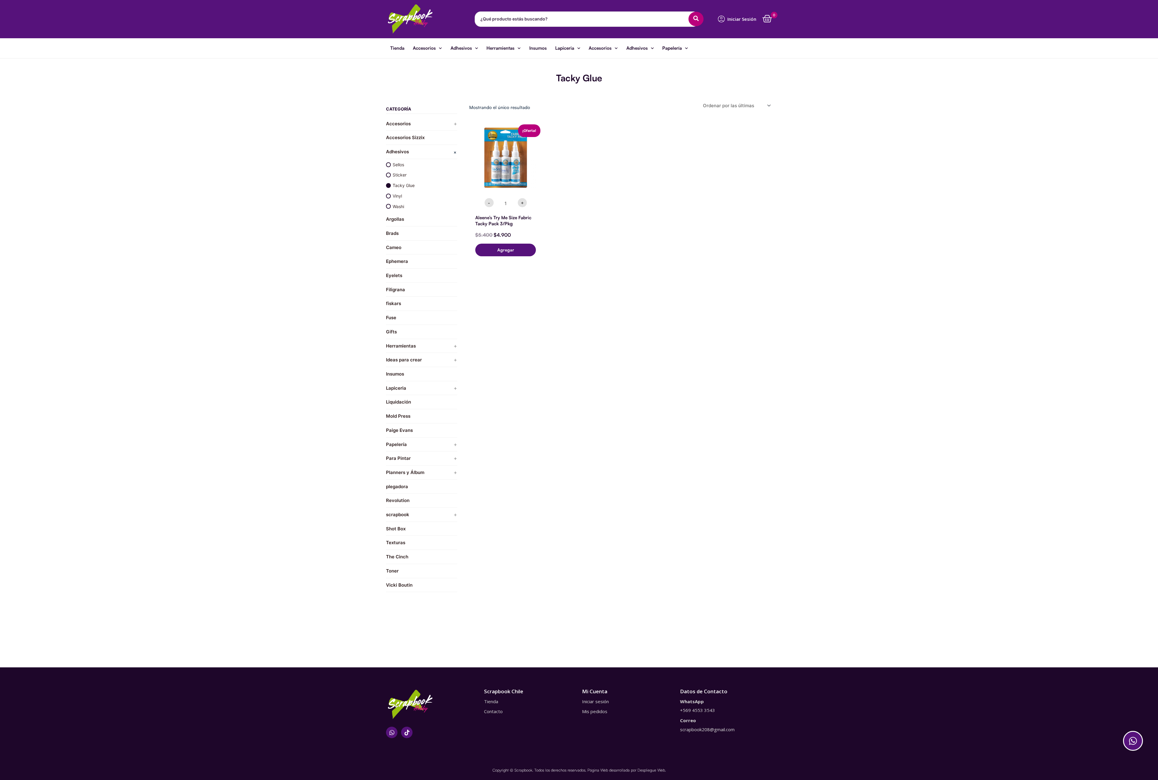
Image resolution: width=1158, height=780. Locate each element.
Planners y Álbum (405, 472)
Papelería (672, 48)
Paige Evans (399, 430)
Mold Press (398, 416)
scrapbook (397, 514)
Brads (392, 233)
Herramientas (500, 48)
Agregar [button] (505, 249)
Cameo (393, 247)
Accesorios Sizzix (405, 137)
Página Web (597, 770)
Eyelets (394, 275)
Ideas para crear (404, 360)
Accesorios (424, 48)
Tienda (397, 48)
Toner (392, 571)
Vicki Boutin (399, 585)
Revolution (398, 500)
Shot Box (396, 529)
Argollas (395, 219)
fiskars (393, 303)
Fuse (391, 317)
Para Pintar (398, 458)
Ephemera (397, 261)
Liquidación (398, 402)
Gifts (391, 332)
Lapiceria (564, 48)
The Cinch (397, 557)
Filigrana (395, 289)
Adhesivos (461, 48)
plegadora (397, 486)
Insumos (538, 48)
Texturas (395, 542)
